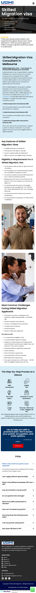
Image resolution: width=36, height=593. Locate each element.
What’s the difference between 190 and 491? (17, 483)
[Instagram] (6, 578)
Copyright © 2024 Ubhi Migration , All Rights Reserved (18, 584)
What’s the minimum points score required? (15, 465)
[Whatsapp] (9, 578)
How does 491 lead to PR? (11, 529)
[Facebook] (3, 578)
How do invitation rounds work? (14, 490)
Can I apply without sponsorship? (15, 476)
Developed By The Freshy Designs (18, 587)
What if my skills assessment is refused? (14, 503)
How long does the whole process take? (15, 516)
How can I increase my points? (14, 509)
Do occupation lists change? (13, 496)
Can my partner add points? (13, 523)
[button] (33, 3)
